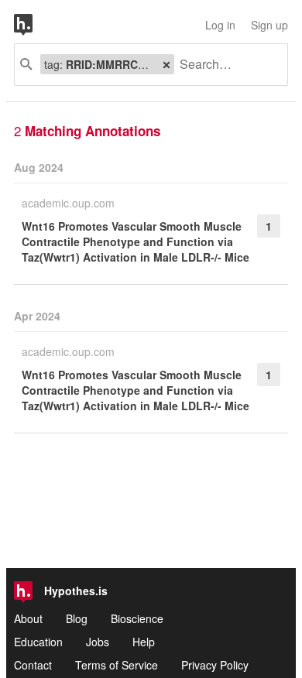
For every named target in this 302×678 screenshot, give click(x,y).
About (28, 618)
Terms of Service (116, 665)
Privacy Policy (215, 665)
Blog (77, 618)
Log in (220, 25)
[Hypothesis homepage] (35, 25)
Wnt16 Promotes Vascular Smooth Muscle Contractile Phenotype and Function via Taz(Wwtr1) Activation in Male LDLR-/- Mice (135, 241)
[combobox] (225, 64)
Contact (33, 665)
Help (143, 641)
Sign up (269, 25)
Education (38, 641)
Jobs (97, 641)
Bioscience (137, 618)
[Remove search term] (166, 64)
